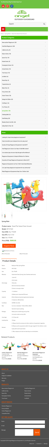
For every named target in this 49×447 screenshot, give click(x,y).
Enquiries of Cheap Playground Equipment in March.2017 (16, 160)
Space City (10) (5, 57)
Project (3, 380)
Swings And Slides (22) (7, 99)
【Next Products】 (23, 253)
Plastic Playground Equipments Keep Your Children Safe (15, 171)
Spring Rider (8, 33)
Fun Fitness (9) (5, 107)
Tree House (4, 398)
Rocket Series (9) (6, 61)
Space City (4, 393)
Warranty (4, 378)
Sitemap (46, 443)
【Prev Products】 (5, 253)
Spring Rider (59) (6, 110)
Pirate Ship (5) (5, 80)
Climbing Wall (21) (6, 114)
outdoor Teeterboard (7, 352)
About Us (32, 443)
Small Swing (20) (6, 118)
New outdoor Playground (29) (9, 42)
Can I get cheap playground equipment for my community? (16, 167)
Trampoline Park (6, 413)
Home (2, 33)
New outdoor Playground (8, 388)
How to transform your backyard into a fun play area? (15, 141)
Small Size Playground (29, 388)
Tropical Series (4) (6, 84)
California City (5, 391)
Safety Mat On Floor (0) (7, 126)
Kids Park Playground (22, 352)
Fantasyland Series (6, 396)
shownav (3, 29)
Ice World (26, 398)
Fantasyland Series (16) (7, 65)
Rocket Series (27, 393)
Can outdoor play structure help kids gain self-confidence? (16, 152)
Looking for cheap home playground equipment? (14, 137)
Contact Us (38, 443)
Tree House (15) (6, 72)
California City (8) (6, 50)
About (3, 373)
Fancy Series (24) (6, 91)
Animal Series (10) (6, 69)
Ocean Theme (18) (6, 95)
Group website (5, 408)
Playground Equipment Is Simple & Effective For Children (15, 156)
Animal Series (27, 396)
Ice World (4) (5, 76)
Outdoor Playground (7, 406)
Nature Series (27, 391)
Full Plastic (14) (5, 103)
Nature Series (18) (6, 53)
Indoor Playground (6, 411)
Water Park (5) (5, 88)
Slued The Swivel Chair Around (19, 33)
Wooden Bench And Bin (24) (9, 122)
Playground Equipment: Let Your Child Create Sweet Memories (17, 164)
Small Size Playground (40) (8, 46)
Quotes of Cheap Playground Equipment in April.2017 (15, 145)
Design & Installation (7, 375)
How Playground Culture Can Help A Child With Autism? (15, 148)
